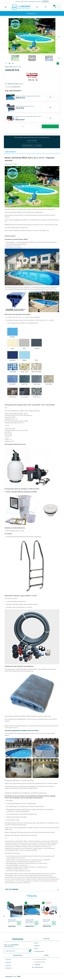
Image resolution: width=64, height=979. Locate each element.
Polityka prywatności (39, 951)
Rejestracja (8, 962)
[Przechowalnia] (45, 7)
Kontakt (36, 948)
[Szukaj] (37, 7)
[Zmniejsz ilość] (47, 97)
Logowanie (8, 959)
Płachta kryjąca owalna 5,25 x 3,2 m (24, 106)
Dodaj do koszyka (50, 126)
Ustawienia (8, 965)
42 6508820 (45, 1)
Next (58, 58)
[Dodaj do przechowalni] (6, 63)
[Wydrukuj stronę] (12, 63)
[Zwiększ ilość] (53, 97)
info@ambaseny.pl (28, 145)
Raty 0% (36, 943)
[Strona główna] (21, 7)
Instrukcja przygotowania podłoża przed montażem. (22, 730)
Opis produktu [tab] (10, 152)
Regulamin (37, 945)
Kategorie (31, 13)
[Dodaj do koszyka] (19, 923)
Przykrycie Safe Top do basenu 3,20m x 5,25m (27, 96)
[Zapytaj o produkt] (9, 63)
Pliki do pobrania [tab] (11, 889)
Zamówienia (9, 968)
